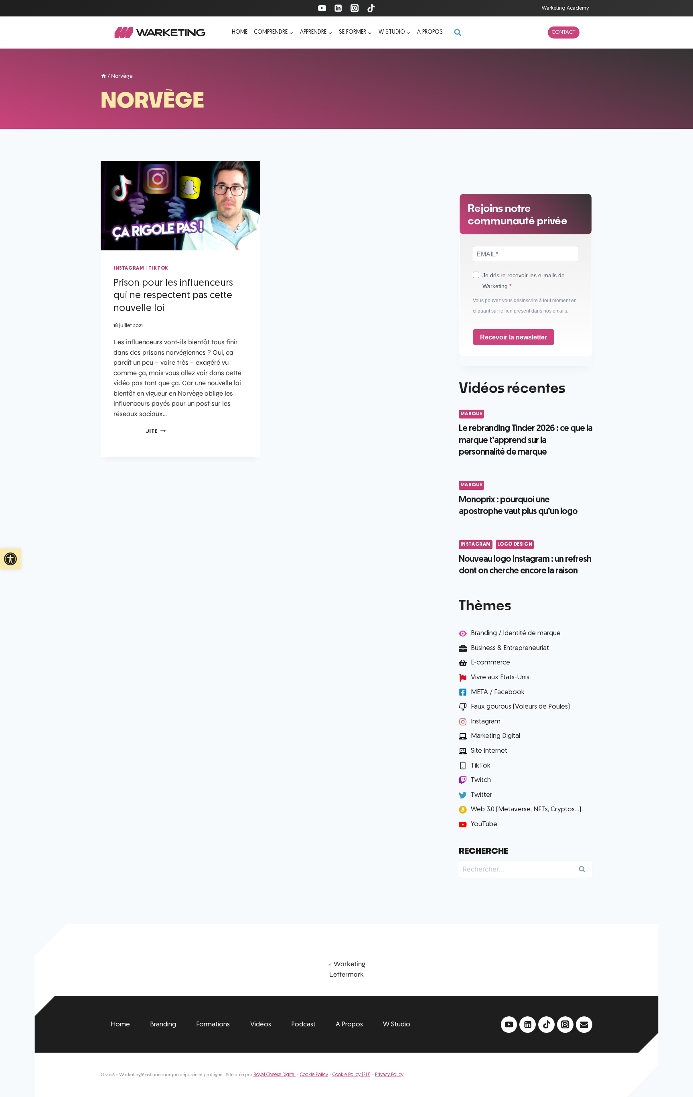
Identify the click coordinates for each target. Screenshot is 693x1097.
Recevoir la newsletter (513, 337)
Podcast (303, 1024)
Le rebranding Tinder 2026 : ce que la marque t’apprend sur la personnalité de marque (525, 440)
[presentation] (180, 205)
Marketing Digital (495, 736)
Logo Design (515, 544)
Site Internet (489, 751)
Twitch (481, 780)
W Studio (396, 1024)
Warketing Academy (565, 8)
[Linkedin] (338, 8)
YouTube (484, 824)
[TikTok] (371, 8)
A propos (430, 32)
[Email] (584, 1024)
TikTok (158, 268)
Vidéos (260, 1024)
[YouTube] (322, 8)
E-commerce (490, 662)
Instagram (128, 268)
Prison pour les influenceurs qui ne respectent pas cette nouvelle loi (173, 296)
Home (239, 32)
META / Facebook (498, 692)
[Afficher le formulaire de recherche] (457, 32)
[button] (10, 558)
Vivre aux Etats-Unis (500, 677)
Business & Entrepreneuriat (510, 648)
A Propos (349, 1024)
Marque (471, 414)
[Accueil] (103, 76)
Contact (563, 32)
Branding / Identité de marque (516, 633)
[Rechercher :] (525, 869)
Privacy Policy (389, 1075)
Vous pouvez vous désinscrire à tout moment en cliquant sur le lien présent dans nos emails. (525, 306)
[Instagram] (354, 8)
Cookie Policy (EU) (351, 1075)
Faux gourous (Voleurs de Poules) (520, 706)
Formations (213, 1024)
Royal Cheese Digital (274, 1075)
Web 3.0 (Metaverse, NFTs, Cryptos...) (526, 809)
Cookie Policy (314, 1075)
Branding (163, 1024)
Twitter (481, 795)
